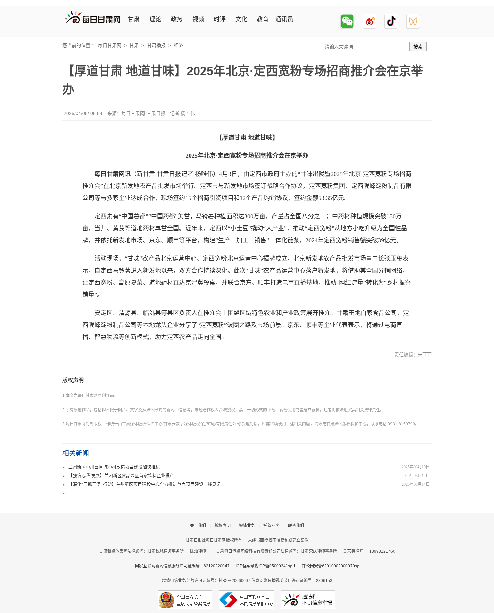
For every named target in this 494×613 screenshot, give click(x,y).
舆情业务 (247, 525)
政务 (177, 19)
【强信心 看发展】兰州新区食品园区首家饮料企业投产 (121, 475)
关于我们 (198, 525)
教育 (263, 19)
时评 (220, 19)
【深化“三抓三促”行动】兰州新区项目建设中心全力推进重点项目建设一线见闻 (144, 484)
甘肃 (134, 19)
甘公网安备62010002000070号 (330, 566)
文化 (241, 19)
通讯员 (284, 19)
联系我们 (296, 525)
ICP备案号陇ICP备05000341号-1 (266, 566)
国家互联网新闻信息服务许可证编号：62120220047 (185, 566)
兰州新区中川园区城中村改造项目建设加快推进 (114, 466)
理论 (155, 19)
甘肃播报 (156, 45)
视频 (198, 19)
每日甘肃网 (109, 45)
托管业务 (271, 525)
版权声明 (73, 380)
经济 (178, 45)
